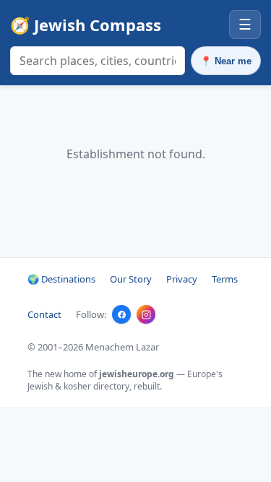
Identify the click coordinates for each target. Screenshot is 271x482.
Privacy (181, 278)
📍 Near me (225, 61)
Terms (225, 278)
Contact (44, 314)
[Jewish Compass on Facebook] (121, 314)
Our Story (131, 278)
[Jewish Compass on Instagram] (146, 314)
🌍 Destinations (61, 278)
